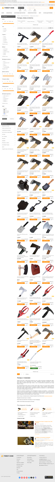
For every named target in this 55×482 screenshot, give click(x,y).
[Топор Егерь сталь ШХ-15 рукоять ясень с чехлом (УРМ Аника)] (35, 36)
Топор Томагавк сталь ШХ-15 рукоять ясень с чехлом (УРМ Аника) (22, 65)
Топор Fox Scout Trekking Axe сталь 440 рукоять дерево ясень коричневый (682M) (48, 256)
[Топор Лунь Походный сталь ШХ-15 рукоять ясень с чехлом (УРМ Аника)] (35, 142)
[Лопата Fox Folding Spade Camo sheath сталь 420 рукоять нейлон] (35, 206)
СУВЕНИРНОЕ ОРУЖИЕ (32, 12)
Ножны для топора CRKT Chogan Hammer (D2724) (35, 277)
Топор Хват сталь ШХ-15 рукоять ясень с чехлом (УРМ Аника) (35, 129)
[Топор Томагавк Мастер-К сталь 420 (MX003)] (23, 333)
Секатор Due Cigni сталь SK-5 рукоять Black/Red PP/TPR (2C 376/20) (22, 362)
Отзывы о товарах (30, 460)
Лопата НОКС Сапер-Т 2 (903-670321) (47, 192)
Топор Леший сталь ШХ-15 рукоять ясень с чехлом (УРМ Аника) (35, 192)
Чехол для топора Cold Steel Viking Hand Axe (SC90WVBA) (22, 277)
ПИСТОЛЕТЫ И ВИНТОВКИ (7, 132)
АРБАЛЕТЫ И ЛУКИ (5, 126)
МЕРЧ (40, 12)
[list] (50, 28)
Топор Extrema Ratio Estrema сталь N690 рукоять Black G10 (48, 320)
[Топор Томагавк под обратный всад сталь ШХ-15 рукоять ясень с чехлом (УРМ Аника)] (48, 142)
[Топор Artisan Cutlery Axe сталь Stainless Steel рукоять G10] (23, 291)
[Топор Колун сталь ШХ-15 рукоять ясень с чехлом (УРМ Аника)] (23, 121)
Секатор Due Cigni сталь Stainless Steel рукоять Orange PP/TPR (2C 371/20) (35, 319)
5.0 (18, 69)
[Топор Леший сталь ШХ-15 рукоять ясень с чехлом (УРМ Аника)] (35, 185)
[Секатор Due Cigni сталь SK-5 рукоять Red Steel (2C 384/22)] (48, 291)
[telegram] (29, 478)
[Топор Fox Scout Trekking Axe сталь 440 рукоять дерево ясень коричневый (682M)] (48, 248)
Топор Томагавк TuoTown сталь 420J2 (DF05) (47, 341)
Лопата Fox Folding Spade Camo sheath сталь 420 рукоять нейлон (35, 214)
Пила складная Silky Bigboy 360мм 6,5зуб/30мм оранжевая (35, 362)
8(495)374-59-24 (3, 4)
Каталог (5, 123)
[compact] (52, 28)
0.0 (18, 48)
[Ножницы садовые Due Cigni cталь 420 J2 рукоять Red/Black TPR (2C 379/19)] (48, 269)
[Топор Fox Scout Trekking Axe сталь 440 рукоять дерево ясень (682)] (48, 79)
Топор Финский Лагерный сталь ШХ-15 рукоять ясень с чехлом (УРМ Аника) (35, 86)
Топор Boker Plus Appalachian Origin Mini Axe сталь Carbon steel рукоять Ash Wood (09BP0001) (35, 341)
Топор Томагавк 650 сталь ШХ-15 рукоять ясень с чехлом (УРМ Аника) (47, 65)
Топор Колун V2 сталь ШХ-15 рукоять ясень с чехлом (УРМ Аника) (47, 171)
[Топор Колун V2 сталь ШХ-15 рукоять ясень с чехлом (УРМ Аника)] (48, 163)
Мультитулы (9, 12)
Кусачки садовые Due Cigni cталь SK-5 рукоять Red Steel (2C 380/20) (35, 298)
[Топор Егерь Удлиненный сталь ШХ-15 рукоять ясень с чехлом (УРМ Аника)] (35, 163)
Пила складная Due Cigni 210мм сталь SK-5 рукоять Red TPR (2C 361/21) (47, 44)
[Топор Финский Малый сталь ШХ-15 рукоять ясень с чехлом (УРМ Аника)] (23, 100)
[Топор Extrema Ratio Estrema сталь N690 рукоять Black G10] (48, 312)
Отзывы (18, 472)
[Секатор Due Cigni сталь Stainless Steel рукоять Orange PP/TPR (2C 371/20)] (35, 312)
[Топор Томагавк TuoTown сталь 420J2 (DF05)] (48, 333)
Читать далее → (37, 434)
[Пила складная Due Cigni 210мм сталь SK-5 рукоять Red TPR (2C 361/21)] (48, 36)
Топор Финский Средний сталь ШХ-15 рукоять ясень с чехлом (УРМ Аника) (47, 108)
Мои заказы (29, 457)
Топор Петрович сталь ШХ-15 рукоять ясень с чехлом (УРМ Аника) (22, 86)
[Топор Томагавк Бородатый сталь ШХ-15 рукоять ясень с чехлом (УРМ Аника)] (23, 163)
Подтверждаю (52, 1)
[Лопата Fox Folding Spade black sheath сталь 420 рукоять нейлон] (48, 206)
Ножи (3, 12)
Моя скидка (29, 462)
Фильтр (5, 16)
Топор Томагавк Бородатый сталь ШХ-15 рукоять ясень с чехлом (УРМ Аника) (22, 171)
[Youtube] (22, 478)
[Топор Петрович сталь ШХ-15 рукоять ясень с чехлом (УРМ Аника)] (23, 79)
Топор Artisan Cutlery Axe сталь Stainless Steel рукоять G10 (22, 298)
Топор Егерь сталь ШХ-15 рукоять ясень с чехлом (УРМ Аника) (35, 44)
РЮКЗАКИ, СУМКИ (5, 142)
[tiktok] (31, 478)
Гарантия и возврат (30, 4)
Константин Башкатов (40, 438)
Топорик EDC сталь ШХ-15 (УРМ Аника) (22, 192)
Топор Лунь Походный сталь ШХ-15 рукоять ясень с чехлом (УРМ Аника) (35, 150)
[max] (35, 478)
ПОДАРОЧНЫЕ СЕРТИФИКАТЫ (7, 149)
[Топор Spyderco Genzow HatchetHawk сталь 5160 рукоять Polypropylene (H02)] (23, 248)
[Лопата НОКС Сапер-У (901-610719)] (35, 227)
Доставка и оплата (38, 4)
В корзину (21, 49)
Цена (3, 19)
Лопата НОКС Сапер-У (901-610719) (35, 234)
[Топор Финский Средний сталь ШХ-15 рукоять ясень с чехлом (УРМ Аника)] (48, 100)
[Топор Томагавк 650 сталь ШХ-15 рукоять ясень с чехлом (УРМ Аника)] (48, 57)
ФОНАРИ (3, 138)
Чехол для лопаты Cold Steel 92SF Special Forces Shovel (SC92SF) (22, 214)
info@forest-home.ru (44, 465)
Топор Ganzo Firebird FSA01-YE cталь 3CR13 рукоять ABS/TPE (35, 256)
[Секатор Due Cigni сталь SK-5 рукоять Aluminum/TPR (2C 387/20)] (23, 312)
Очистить (12, 118)
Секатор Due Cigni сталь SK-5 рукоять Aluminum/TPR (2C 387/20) (23, 319)
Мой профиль (29, 459)
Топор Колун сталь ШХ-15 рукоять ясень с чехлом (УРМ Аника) (23, 129)
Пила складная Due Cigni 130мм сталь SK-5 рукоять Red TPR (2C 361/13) (35, 108)
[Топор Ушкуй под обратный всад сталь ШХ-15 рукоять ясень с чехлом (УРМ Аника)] (23, 142)
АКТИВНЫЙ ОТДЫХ (5, 144)
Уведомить (34, 368)
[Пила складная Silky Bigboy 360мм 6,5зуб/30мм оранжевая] (36, 354)
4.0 (43, 345)
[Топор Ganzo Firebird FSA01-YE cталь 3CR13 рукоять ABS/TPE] (35, 248)
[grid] (49, 28)
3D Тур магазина (20, 471)
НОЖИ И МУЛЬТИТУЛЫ (6, 128)
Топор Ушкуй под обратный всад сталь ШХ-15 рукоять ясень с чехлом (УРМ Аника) (22, 150)
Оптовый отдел (19, 465)
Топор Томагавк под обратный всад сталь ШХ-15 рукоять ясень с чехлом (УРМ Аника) (47, 150)
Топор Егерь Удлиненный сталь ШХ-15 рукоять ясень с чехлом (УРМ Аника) (35, 171)
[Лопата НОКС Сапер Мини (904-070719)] (23, 227)
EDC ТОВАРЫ (4, 136)
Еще (42, 4)
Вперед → (27, 374)
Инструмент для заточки (19, 12)
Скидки (24, 4)
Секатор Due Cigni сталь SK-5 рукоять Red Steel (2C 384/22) (47, 298)
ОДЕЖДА (3, 140)
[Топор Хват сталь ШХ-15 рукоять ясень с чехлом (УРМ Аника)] (35, 121)
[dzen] (33, 478)
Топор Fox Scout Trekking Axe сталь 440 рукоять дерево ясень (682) (48, 86)
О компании (15, 4)
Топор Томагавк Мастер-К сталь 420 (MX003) (22, 341)
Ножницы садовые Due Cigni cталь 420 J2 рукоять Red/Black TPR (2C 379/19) (48, 277)
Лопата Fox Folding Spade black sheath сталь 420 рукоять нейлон (47, 214)
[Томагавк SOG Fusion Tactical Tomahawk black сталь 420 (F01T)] (23, 36)
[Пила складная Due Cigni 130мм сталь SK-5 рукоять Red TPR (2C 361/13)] (35, 100)
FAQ (17, 469)
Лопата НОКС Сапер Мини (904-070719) (22, 235)
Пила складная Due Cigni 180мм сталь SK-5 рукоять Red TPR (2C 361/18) (35, 65)
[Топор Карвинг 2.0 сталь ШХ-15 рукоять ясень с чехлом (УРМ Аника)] (48, 121)
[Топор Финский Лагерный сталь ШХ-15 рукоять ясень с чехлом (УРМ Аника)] (35, 79)
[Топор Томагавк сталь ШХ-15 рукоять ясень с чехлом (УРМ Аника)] (23, 57)
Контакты (20, 4)
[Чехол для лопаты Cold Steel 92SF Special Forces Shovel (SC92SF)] (23, 206)
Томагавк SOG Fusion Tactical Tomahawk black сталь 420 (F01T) (22, 44)
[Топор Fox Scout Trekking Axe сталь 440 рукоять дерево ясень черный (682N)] (48, 227)
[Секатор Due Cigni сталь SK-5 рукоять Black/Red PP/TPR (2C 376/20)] (23, 354)
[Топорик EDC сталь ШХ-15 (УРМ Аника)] (23, 185)
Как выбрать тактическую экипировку (42, 437)
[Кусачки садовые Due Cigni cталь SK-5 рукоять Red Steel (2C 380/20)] (35, 290)
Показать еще (35, 24)
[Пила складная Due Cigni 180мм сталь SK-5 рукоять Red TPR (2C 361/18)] (35, 57)
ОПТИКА (3, 134)
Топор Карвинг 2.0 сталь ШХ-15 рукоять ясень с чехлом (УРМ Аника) (47, 129)
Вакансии (18, 467)
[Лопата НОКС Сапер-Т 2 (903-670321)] (48, 185)
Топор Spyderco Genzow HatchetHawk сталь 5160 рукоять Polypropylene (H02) (22, 256)
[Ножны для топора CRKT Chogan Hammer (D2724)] (35, 269)
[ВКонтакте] (19, 478)
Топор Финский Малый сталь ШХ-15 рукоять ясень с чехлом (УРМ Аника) (22, 108)
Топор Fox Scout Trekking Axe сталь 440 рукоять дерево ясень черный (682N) (48, 235)
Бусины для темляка (47, 12)
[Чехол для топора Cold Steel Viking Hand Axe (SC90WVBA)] (23, 269)
